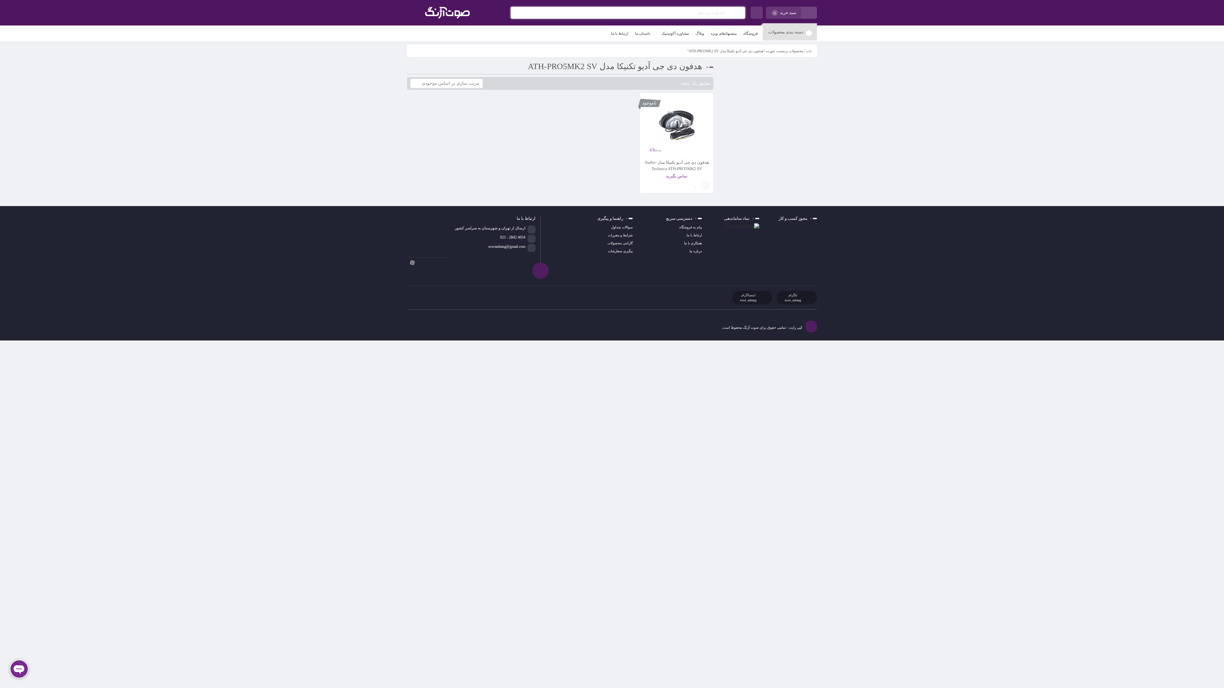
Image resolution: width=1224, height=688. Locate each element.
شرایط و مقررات (620, 235)
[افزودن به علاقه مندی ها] (696, 185)
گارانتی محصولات (620, 243)
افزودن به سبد (705, 185)
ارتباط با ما (694, 235)
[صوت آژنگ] (447, 12)
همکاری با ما (693, 243)
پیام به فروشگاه (690, 227)
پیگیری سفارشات (620, 251)
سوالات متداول (622, 227)
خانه (809, 51)
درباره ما (695, 251)
